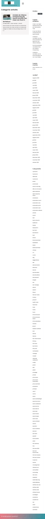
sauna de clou (36, 406)
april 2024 (35, 147)
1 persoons (35, 171)
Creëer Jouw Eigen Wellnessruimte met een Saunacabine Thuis (37, 26)
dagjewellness (36, 260)
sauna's (34, 423)
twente (34, 462)
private (34, 375)
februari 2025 (36, 122)
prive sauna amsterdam (35, 380)
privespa (35, 389)
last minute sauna (37, 338)
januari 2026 (35, 95)
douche (34, 270)
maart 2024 (35, 150)
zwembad (35, 509)
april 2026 (35, 88)
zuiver (34, 504)
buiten (34, 245)
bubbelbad (35, 242)
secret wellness (36, 428)
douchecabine (36, 272)
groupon (35, 299)
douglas (34, 280)
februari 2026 (36, 93)
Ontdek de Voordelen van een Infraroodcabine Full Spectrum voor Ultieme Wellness (37, 40)
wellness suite (36, 489)
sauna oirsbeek (36, 421)
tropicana (35, 460)
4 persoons (35, 179)
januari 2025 (35, 125)
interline (34, 323)
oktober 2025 (36, 102)
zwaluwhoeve (36, 507)
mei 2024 (35, 145)
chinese (34, 250)
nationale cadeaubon (35, 359)
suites (34, 441)
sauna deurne (36, 408)
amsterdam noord (37, 200)
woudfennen (35, 499)
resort (34, 391)
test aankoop (36, 443)
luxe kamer (35, 346)
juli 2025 (34, 110)
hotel (34, 307)
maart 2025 (35, 120)
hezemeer (35, 304)
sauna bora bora (36, 401)
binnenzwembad (36, 240)
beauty (34, 225)
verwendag (35, 472)
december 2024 (36, 127)
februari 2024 (36, 152)
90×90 (34, 181)
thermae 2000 (36, 448)
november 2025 (36, 100)
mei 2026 (35, 85)
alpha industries (36, 191)
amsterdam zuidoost (37, 210)
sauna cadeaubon (37, 403)
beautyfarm (35, 227)
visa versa (35, 475)
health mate (35, 302)
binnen (34, 237)
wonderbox (35, 497)
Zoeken (35, 11)
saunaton (35, 426)
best (34, 235)
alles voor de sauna (37, 189)
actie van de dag (36, 186)
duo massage (36, 285)
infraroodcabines (36, 321)
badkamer (35, 222)
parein (34, 365)
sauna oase (35, 418)
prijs (33, 367)
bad (33, 217)
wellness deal (36, 487)
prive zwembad (36, 384)
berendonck (35, 232)
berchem (35, 230)
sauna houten (36, 413)
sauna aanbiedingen (37, 398)
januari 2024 (35, 155)
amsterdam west (37, 208)
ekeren (34, 287)
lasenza (34, 336)
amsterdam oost (36, 203)
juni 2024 (35, 142)
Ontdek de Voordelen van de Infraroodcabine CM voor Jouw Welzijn (37, 55)
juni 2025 (35, 112)
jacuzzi (34, 326)
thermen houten (36, 457)
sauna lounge (36, 416)
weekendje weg (36, 479)
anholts (20, 23)
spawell (34, 436)
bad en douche (36, 220)
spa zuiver (35, 433)
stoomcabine (36, 438)
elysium (34, 290)
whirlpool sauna (36, 492)
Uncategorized (36, 465)
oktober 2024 (36, 132)
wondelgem (35, 494)
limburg (34, 341)
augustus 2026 (36, 78)
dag (33, 257)
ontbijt (34, 362)
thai (33, 446)
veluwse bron (36, 467)
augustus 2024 (36, 137)
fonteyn (34, 297)
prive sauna (35, 377)
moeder (34, 356)
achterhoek (35, 184)
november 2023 (36, 160)
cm (33, 252)
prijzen (34, 370)
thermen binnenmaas (35, 451)
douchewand (36, 277)
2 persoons (35, 174)
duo (33, 282)
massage (35, 353)
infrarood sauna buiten (36, 317)
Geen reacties (14, 23)
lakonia (34, 333)
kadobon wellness (37, 328)
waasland (35, 477)
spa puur (35, 431)
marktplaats (35, 351)
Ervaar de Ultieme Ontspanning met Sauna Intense (37, 32)
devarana (35, 267)
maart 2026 (35, 90)
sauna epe (35, 411)
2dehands (35, 176)
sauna (34, 396)
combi (34, 255)
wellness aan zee (36, 484)
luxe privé (35, 348)
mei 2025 (35, 115)
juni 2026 (35, 83)
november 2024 (36, 130)
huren (34, 312)
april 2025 (35, 117)
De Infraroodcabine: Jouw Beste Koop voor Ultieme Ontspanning (37, 48)
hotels (34, 309)
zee (33, 502)
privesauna (35, 386)
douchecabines (36, 275)
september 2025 (36, 105)
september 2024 (36, 135)
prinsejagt (35, 372)
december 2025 (36, 97)
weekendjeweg (36, 482)
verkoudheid (35, 470)
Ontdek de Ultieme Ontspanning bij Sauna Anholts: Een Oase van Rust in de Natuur (15, 18)
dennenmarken (36, 265)
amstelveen (35, 198)
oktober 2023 (36, 162)
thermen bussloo (36, 455)
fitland (34, 292)
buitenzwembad (36, 247)
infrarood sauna (36, 314)
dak (33, 262)
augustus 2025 (36, 107)
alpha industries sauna (36, 194)
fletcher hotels (36, 294)
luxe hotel (35, 343)
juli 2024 (34, 140)
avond (34, 215)
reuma (34, 393)
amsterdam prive (37, 205)
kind (33, 331)
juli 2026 (34, 80)
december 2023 (36, 157)
